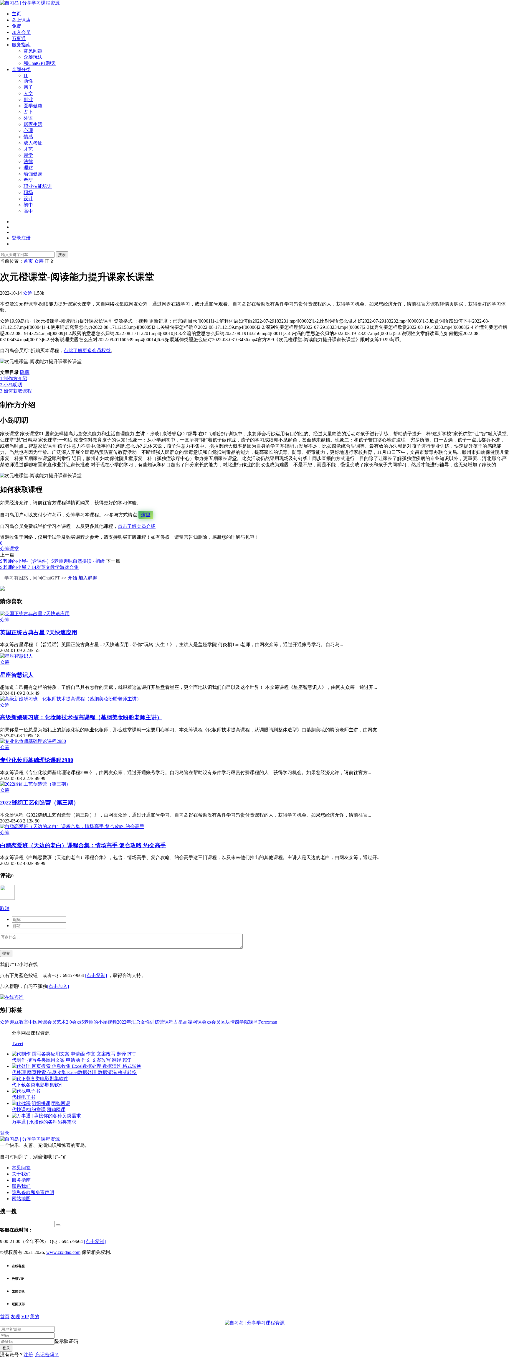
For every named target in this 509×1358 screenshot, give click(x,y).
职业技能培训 (38, 186)
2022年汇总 (129, 1021)
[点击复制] (96, 975)
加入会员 (21, 32)
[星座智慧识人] (16, 656)
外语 (28, 118)
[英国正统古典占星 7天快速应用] (35, 613)
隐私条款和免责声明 (33, 1192)
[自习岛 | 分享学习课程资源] (30, 2)
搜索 (62, 254)
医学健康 (33, 105)
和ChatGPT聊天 (40, 63)
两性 (28, 80)
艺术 (61, 1021)
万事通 (19, 38)
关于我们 (21, 1173)
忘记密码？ (47, 1354)
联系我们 (21, 1186)
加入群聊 (87, 577)
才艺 (28, 149)
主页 (16, 13)
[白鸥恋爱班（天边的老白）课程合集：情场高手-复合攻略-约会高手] (72, 826)
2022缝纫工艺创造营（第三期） (39, 802)
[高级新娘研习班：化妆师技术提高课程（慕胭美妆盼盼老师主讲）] (70, 698)
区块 (225, 1021)
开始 (72, 577)
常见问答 (21, 1167)
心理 (28, 130)
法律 (28, 161)
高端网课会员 (197, 1021)
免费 (16, 26)
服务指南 (21, 44)
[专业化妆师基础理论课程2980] (33, 741)
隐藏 (24, 372)
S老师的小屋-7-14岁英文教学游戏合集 (39, 567)
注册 (28, 1354)
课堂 (14, 548)
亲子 (28, 87)
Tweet (17, 1043)
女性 (145, 1021)
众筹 (27, 292)
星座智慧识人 (17, 675)
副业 (28, 99)
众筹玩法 (33, 57)
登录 (4, 1132)
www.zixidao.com (63, 1252)
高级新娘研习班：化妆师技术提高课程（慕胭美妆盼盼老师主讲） (81, 717)
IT (26, 75)
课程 (168, 1021)
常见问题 (33, 50)
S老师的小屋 (94, 1021)
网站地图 (21, 1198)
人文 (28, 93)
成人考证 (33, 142)
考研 (28, 180)
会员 (216, 1021)
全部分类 (21, 69)
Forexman (267, 1021)
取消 (4, 908)
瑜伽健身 (33, 173)
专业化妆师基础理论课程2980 (36, 760)
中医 (33, 1021)
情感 (28, 136)
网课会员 (47, 1021)
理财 (28, 167)
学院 (244, 1021)
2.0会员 (73, 1021)
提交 (6, 953)
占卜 (28, 111)
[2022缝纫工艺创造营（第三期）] (35, 783)
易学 (28, 155)
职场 (28, 192)
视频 (112, 1021)
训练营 (157, 1021)
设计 (28, 198)
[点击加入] (58, 986)
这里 (146, 514)
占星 (178, 1021)
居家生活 (33, 124)
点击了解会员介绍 (137, 526)
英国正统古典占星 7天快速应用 (38, 632)
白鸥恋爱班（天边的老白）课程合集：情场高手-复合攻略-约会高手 (83, 845)
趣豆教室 (18, 1021)
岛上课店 (21, 19)
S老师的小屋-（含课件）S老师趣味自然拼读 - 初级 (52, 561)
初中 (28, 204)
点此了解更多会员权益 (87, 350)
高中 (28, 211)
